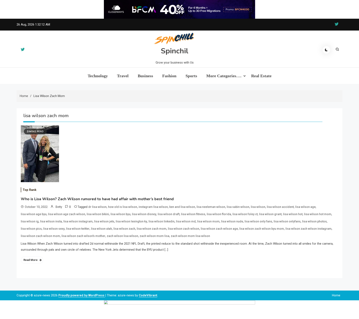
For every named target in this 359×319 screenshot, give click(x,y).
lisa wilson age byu (34, 214)
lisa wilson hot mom (317, 214)
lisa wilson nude (232, 221)
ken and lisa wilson (182, 207)
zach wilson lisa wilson (122, 236)
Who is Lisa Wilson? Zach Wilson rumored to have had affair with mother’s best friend (97, 198)
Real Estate (261, 76)
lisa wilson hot (292, 214)
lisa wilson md (186, 221)
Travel (123, 76)
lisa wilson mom (208, 221)
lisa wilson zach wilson (183, 228)
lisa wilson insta (51, 221)
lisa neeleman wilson (211, 207)
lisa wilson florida (219, 214)
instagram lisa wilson (153, 207)
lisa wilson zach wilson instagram (308, 228)
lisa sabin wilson (238, 207)
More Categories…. (223, 76)
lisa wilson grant (270, 214)
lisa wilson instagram (78, 221)
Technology (98, 76)
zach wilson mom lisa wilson (190, 236)
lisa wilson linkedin (162, 221)
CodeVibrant (148, 295)
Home (336, 295)
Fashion (169, 76)
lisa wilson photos (314, 221)
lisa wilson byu (120, 214)
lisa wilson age (305, 207)
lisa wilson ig (30, 221)
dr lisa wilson (97, 207)
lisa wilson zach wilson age (219, 228)
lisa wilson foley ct (245, 214)
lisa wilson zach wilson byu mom (261, 228)
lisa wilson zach (124, 228)
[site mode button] (326, 50)
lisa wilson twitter (78, 228)
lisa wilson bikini (98, 214)
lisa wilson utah (101, 228)
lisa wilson (258, 207)
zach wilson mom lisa (154, 236)
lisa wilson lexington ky (131, 221)
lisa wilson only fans (258, 221)
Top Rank (29, 190)
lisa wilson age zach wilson (66, 214)
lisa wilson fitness (193, 214)
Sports (191, 76)
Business (145, 76)
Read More (30, 259)
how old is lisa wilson (122, 207)
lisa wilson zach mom (151, 228)
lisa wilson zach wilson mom (40, 236)
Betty (58, 207)
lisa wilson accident (280, 207)
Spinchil (174, 51)
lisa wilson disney (144, 214)
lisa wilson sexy (54, 228)
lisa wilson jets (104, 221)
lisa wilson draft (169, 214)
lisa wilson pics (31, 228)
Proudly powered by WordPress (81, 295)
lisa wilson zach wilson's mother (83, 236)
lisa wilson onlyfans (287, 221)
